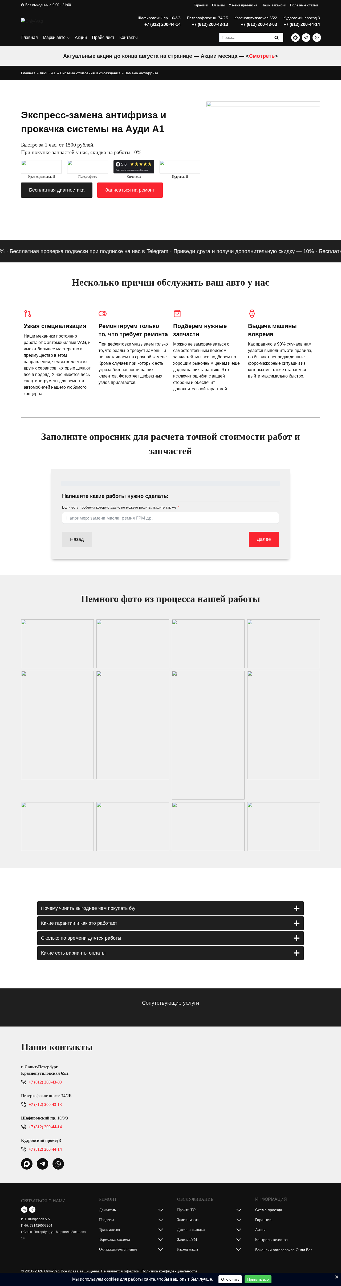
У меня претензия (243, 5)
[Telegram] (306, 37)
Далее (264, 539)
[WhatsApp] (316, 37)
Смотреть (262, 56)
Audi (43, 73)
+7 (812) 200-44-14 (162, 24)
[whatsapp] (27, 1164)
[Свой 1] (295, 37)
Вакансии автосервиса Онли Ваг (283, 1250)
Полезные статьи (304, 5)
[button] (57, 643)
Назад (77, 539)
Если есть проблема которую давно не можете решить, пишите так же (119, 507)
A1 (53, 73)
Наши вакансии (274, 5)
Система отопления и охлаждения (90, 73)
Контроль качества (271, 1240)
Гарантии (201, 5)
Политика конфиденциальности (169, 1271)
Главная (29, 37)
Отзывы (218, 5)
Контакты (128, 37)
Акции (81, 37)
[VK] (24, 1209)
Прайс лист (103, 37)
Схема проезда (268, 1210)
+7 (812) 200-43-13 (210, 24)
